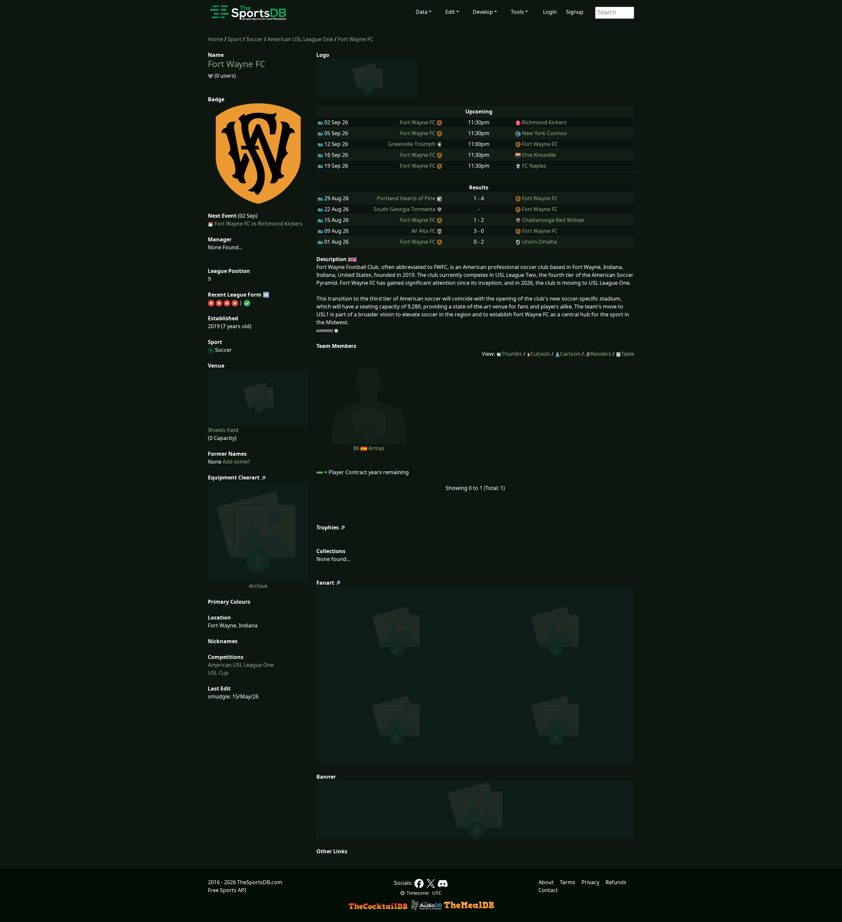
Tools (517, 11)
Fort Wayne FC (355, 39)
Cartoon (570, 353)
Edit (450, 11)
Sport (234, 39)
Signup (574, 11)
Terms (567, 882)
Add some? (235, 461)
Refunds (616, 882)
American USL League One (300, 39)
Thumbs (512, 353)
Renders (600, 353)
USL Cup (218, 672)
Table (627, 353)
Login (550, 11)
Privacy (590, 882)
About (546, 882)
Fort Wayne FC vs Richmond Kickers (258, 223)
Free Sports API (227, 890)
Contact (548, 890)
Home (215, 39)
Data (422, 11)
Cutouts (540, 353)
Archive (258, 586)
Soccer (254, 39)
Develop (483, 11)
